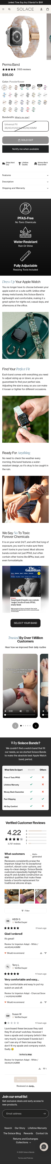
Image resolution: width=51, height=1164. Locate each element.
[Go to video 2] (23, 725)
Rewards (28, 1133)
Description (8, 181)
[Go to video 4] (27, 725)
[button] (36, 830)
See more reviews (25, 1079)
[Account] (41, 9)
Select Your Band (25, 623)
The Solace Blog (12, 1133)
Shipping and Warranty (13, 188)
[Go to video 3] (25, 725)
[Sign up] (44, 1114)
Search (8, 1128)
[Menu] (3, 9)
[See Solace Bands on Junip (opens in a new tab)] (32, 1086)
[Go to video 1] (21, 725)
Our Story (20, 1128)
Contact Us (42, 1133)
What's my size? (22, 117)
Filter (27, 911)
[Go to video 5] (30, 725)
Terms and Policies (25, 1158)
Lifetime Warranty (37, 1128)
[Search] (9, 9)
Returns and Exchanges (25, 1138)
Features (6, 175)
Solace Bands (28, 1152)
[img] (37, 856)
